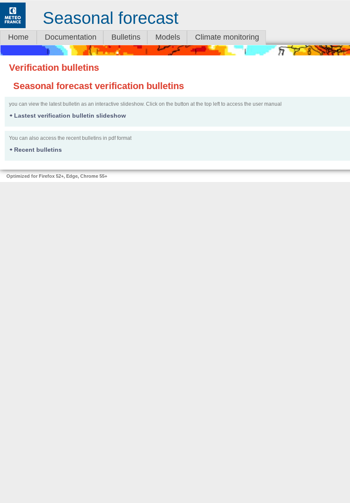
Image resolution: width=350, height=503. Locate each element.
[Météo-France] (13, 26)
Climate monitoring (227, 37)
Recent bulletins (38, 149)
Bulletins (125, 37)
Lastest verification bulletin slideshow (70, 115)
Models (167, 37)
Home (18, 37)
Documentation (70, 37)
